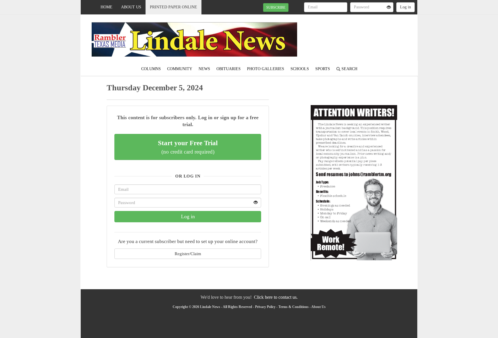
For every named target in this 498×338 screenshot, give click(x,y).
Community (179, 69)
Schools (299, 69)
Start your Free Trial (188, 147)
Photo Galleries (265, 69)
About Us (131, 7)
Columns (151, 69)
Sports (322, 69)
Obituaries (228, 69)
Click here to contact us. (276, 297)
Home (106, 7)
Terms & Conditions (293, 307)
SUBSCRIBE (275, 7)
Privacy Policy (265, 307)
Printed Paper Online (173, 7)
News (204, 69)
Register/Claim (188, 253)
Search (348, 69)
